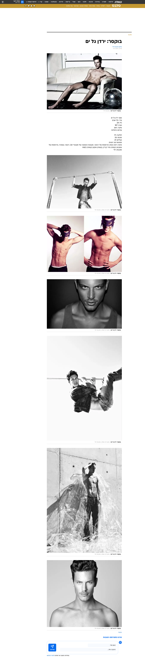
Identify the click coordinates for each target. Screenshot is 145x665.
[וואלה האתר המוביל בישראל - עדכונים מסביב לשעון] (118, 2)
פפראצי (76, 6)
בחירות (97, 2)
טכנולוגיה (54, 2)
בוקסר (120, 632)
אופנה (46, 2)
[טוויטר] (28, 6)
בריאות (68, 2)
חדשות (111, 2)
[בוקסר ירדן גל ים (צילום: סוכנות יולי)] (84, 83)
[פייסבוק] (26, 6)
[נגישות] (2, 2)
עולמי (98, 6)
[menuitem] (109, 2)
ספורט (104, 2)
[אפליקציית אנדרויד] (34, 6)
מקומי (108, 6)
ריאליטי (103, 6)
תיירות (61, 2)
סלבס (84, 2)
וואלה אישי (92, 6)
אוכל (73, 2)
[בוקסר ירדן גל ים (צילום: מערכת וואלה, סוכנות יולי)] (84, 183)
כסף (79, 2)
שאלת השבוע (84, 6)
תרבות (91, 2)
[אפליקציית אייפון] (31, 6)
